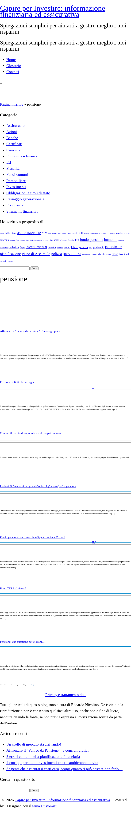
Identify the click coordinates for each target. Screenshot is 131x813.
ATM (44, 233)
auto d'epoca (52, 233)
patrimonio (98, 247)
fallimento (63, 240)
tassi (121, 254)
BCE (80, 233)
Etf (8, 162)
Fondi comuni (17, 174)
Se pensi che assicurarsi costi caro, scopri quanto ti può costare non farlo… (64, 769)
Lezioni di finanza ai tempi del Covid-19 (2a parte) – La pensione (38, 486)
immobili (110, 239)
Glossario (13, 66)
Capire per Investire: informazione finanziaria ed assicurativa (52, 11)
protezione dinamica (89, 254)
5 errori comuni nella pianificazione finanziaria (43, 756)
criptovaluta (14, 240)
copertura (4, 240)
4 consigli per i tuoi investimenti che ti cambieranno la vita (52, 763)
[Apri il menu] (1, 83)
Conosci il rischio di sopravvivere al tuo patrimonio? (30, 433)
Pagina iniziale (11, 104)
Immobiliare (16, 181)
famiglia (71, 240)
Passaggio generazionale (25, 199)
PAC (90, 247)
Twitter (10, 261)
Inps (22, 247)
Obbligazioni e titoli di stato (28, 193)
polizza (56, 254)
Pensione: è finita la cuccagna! (17, 382)
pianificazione (10, 254)
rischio (101, 254)
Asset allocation (8, 233)
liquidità (60, 247)
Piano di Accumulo (36, 254)
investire (52, 247)
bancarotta (62, 233)
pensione (113, 246)
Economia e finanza (21, 156)
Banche (12, 138)
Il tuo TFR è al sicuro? (13, 588)
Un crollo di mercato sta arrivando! (33, 744)
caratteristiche (95, 233)
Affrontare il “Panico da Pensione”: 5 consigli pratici (31, 331)
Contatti (12, 72)
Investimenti (16, 187)
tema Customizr (44, 806)
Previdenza (15, 205)
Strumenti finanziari (22, 211)
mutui (67, 247)
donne (45, 240)
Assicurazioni (17, 125)
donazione (38, 240)
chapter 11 (105, 233)
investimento (36, 246)
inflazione (14, 247)
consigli (112, 233)
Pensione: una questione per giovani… (22, 641)
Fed (77, 240)
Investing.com (32, 685)
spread (108, 254)
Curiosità (13, 150)
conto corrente (123, 233)
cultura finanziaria (27, 240)
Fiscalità (13, 168)
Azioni (11, 132)
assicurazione (29, 232)
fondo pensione (91, 239)
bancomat (72, 233)
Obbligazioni (79, 247)
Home (11, 60)
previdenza (72, 253)
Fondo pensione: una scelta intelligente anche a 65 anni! (32, 537)
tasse (115, 254)
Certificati (14, 144)
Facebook (54, 240)
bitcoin (86, 233)
